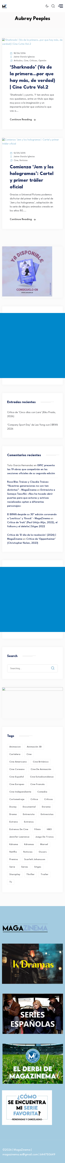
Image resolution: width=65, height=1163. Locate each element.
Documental (29, 807)
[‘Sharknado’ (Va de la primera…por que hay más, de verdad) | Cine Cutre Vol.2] (32, 44)
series (24, 867)
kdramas (29, 844)
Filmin (37, 829)
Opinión (42, 61)
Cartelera (14, 754)
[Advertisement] (32, 345)
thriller (30, 874)
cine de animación (41, 769)
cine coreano (16, 769)
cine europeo (16, 784)
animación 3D (34, 747)
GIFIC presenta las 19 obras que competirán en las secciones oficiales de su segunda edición (31, 469)
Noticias (24, 160)
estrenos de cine (18, 829)
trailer (44, 874)
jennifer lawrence (19, 837)
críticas (48, 799)
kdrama (13, 844)
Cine (26, 61)
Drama (13, 814)
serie (12, 867)
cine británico (40, 762)
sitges (37, 867)
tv (10, 882)
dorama (46, 807)
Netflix (13, 852)
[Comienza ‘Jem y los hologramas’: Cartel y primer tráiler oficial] (32, 144)
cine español (16, 777)
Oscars (43, 852)
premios (13, 859)
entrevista (28, 814)
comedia (42, 792)
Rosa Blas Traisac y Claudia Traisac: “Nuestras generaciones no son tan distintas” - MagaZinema (28, 486)
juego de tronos (45, 837)
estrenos (29, 822)
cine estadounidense (42, 777)
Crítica (34, 799)
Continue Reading (21, 119)
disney (12, 807)
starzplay (14, 874)
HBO (49, 829)
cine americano (18, 762)
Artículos (18, 61)
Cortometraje (16, 799)
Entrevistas (47, 814)
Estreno (13, 822)
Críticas (33, 61)
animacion (15, 747)
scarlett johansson (34, 859)
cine (29, 754)
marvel (44, 844)
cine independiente (20, 792)
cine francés (37, 784)
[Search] (55, 665)
